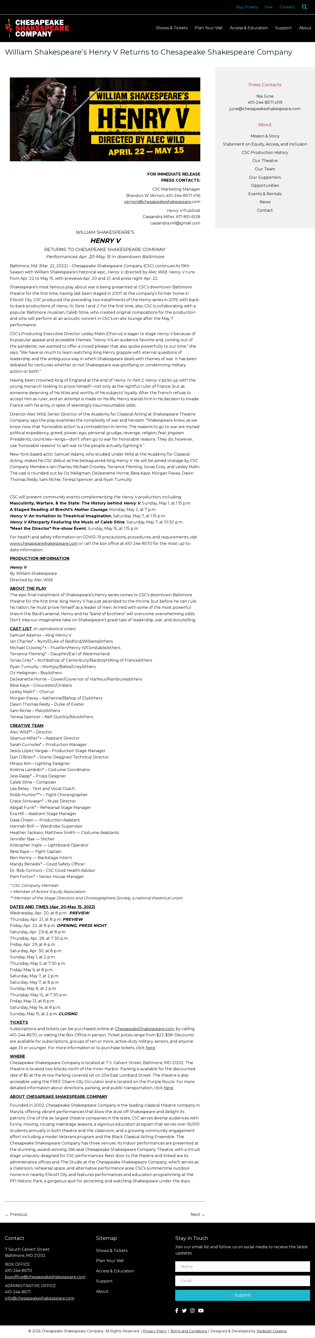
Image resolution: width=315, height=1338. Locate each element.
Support (283, 28)
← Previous (16, 1214)
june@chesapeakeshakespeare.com (264, 108)
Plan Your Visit (209, 28)
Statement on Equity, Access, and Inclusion (265, 144)
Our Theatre (265, 160)
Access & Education (249, 28)
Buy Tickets (247, 7)
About (305, 28)
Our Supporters (265, 177)
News (265, 202)
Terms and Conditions (188, 1331)
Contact (287, 7)
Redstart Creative (272, 1331)
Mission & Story (265, 136)
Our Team (265, 169)
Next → (198, 1214)
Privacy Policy (155, 1331)
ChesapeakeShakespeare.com (144, 1028)
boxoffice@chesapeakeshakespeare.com (45, 1277)
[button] (306, 7)
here (168, 1087)
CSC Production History (265, 152)
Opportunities (265, 185)
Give (269, 7)
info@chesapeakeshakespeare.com (39, 1298)
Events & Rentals (265, 194)
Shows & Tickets (172, 28)
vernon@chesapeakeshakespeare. (158, 201)
